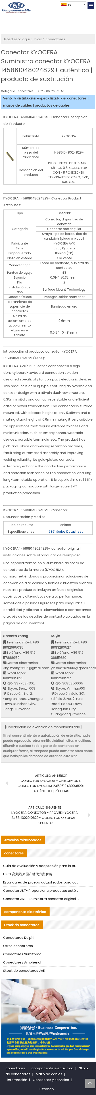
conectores (55, 39)
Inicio (38, 39)
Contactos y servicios (51, 1079)
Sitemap (47, 1089)
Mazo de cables (49, 1074)
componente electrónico (52, 1068)
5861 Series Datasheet (66, 531)
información (17, 1079)
